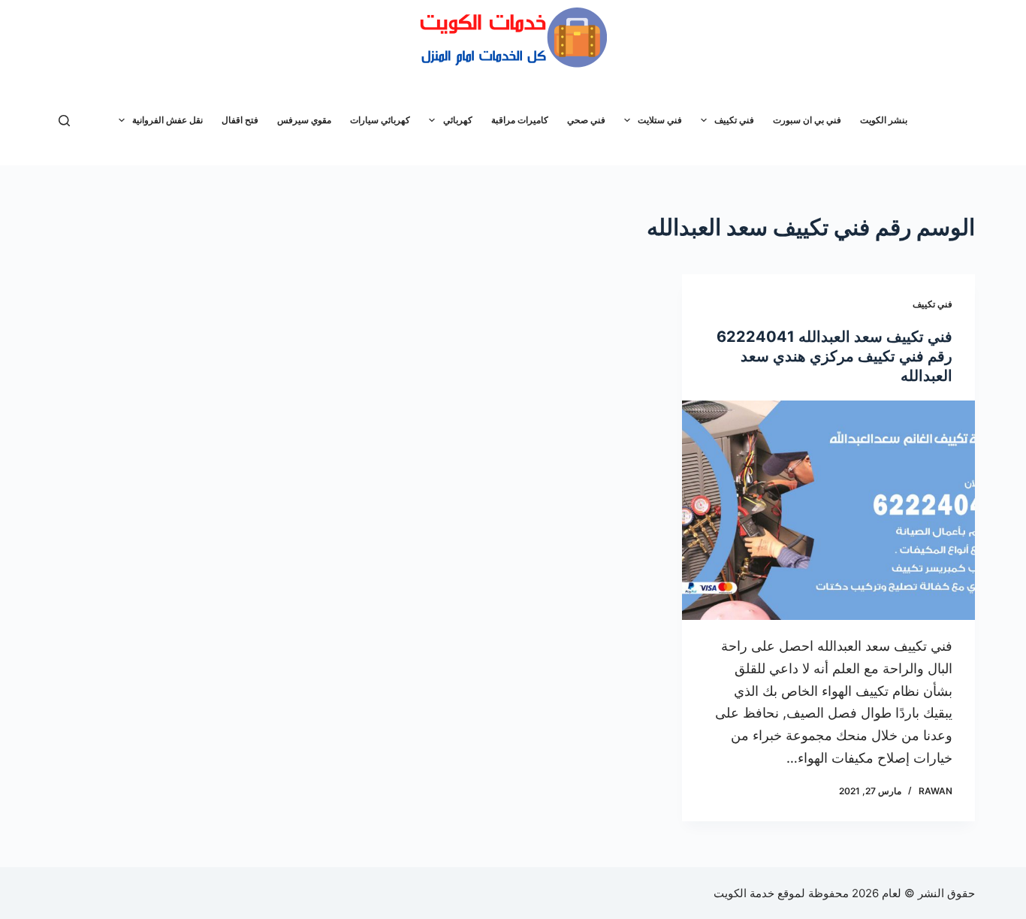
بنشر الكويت (883, 119)
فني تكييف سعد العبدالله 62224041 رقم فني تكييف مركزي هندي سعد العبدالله (834, 356)
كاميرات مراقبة (519, 119)
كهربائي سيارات (380, 119)
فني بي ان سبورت (807, 119)
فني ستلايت (660, 119)
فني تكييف (734, 119)
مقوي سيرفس (304, 119)
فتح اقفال (240, 119)
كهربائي (457, 119)
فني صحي (586, 119)
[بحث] (64, 120)
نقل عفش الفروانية (167, 119)
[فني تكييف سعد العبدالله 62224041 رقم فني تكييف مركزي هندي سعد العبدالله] (828, 510)
